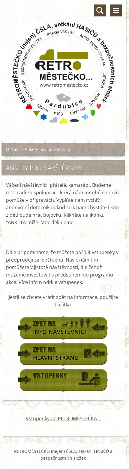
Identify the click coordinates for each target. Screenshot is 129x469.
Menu (116, 10)
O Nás (12, 149)
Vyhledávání (100, 10)
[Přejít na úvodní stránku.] (63, 66)
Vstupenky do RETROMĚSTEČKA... (63, 418)
